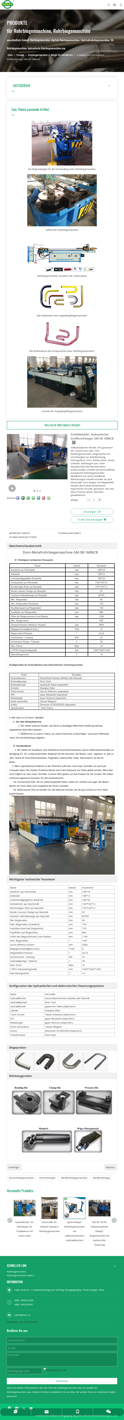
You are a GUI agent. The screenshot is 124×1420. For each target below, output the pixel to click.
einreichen (62, 1381)
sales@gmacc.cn (22, 1314)
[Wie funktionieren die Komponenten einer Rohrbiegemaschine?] (62, 334)
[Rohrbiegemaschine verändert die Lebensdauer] (62, 253)
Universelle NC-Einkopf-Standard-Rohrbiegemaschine (49, 1227)
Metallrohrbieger (101, 1177)
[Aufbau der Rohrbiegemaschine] (62, 200)
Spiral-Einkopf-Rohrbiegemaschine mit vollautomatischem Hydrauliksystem (74, 1231)
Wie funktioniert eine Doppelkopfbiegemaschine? (62, 315)
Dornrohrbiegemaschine (21, 1177)
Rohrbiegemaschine (16, 1271)
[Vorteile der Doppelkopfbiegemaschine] (62, 382)
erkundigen (90, 511)
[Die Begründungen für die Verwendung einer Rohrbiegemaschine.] (62, 143)
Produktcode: (16, 536)
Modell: (12, 533)
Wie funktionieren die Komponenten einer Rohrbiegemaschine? (62, 350)
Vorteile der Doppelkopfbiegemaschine (62, 411)
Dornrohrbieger (47, 1177)
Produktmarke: (65, 533)
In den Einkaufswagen (90, 519)
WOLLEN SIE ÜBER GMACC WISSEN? (62, 425)
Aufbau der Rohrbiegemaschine (62, 229)
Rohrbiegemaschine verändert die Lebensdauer (62, 275)
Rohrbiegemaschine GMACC (20, 1275)
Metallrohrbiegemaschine (74, 1177)
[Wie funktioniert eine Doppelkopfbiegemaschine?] (62, 296)
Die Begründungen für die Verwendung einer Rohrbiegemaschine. (62, 168)
